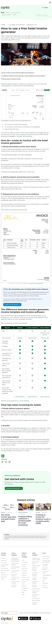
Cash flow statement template (34, 574)
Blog (2, 12)
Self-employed (4, 568)
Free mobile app (46, 556)
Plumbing (24, 590)
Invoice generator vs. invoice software (18, 400)
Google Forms (5, 445)
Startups (3, 572)
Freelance (24, 575)
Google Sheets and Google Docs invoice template (15, 560)
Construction (25, 568)
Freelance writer (26, 577)
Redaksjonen (4, 459)
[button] (9, 613)
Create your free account (11, 304)
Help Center (45, 583)
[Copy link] (2, 462)
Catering (24, 564)
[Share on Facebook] (6, 462)
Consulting (24, 570)
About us (45, 585)
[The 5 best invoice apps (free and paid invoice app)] (8, 510)
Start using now (20, 396)
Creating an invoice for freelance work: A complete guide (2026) (43, 519)
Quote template (36, 598)
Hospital (24, 581)
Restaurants (4, 577)
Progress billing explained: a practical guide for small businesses (25, 521)
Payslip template (36, 588)
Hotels (2, 579)
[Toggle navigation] (49, 2)
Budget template (36, 565)
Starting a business (6, 14)
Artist (23, 560)
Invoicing (8, 12)
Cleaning (24, 566)
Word (24, 136)
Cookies (6, 622)
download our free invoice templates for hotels (18, 134)
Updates (14, 14)
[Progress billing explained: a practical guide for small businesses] (26, 510)
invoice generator (6, 85)
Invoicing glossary (47, 575)
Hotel (23, 583)
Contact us (45, 587)
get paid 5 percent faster (19, 430)
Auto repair (24, 562)
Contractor (24, 573)
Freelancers (3, 560)
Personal (24, 586)
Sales (23, 592)
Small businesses (5, 570)
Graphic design (25, 579)
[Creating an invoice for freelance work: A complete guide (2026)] (43, 510)
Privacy (2, 622)
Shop (23, 594)
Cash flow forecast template (34, 569)
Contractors (4, 562)
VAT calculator (46, 558)
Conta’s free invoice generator (36, 283)
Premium (3, 558)
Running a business (15, 12)
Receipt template (36, 600)
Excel (30, 136)
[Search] (36, 15)
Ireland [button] (46, 7)
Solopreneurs (4, 574)
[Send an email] (9, 462)
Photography (25, 588)
